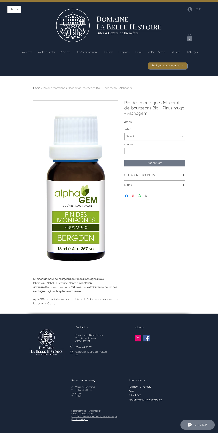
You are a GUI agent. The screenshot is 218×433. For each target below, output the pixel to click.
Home (37, 88)
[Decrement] (127, 151)
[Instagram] (138, 338)
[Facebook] (146, 338)
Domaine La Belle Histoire (89, 335)
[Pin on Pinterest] (133, 196)
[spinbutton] (132, 151)
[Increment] (137, 151)
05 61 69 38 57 (83, 347)
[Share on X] (146, 196)
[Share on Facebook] (126, 196)
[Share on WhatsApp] (139, 196)
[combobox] (154, 136)
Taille (127, 129)
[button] (189, 37)
